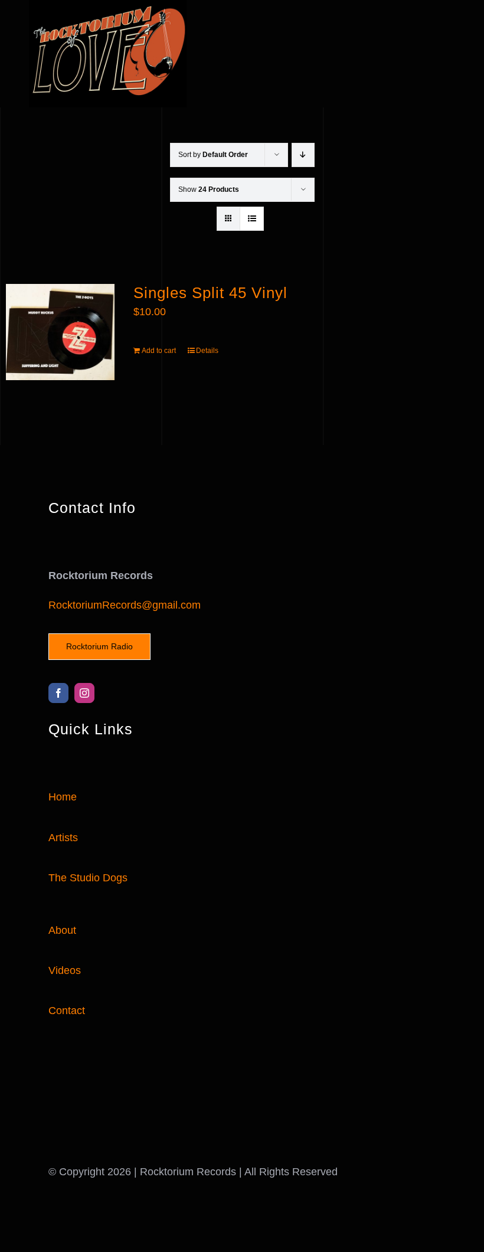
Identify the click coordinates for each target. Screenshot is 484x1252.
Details (207, 350)
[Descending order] (303, 155)
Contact (66, 1010)
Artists (63, 838)
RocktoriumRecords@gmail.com (124, 605)
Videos (64, 970)
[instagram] (84, 693)
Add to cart (159, 350)
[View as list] (251, 218)
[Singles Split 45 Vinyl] (60, 332)
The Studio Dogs (87, 878)
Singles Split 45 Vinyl (210, 293)
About (62, 930)
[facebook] (58, 693)
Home (62, 797)
